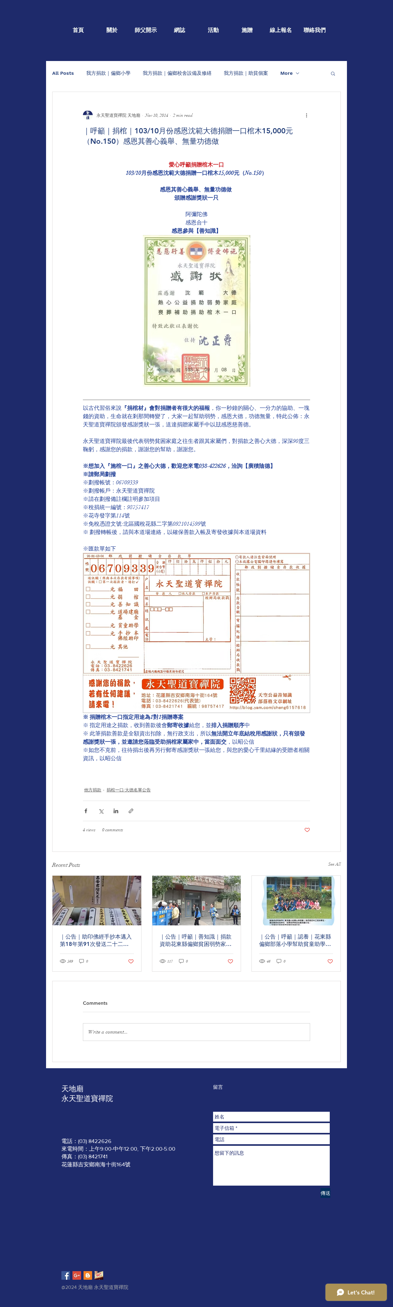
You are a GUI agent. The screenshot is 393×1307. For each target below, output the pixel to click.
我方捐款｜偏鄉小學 (108, 73)
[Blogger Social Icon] (88, 1275)
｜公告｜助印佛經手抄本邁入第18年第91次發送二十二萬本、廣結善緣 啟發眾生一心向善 (96, 940)
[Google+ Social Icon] (76, 1275)
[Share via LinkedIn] (116, 811)
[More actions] (306, 115)
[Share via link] (131, 811)
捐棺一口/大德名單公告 (129, 790)
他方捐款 (92, 790)
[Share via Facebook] (86, 811)
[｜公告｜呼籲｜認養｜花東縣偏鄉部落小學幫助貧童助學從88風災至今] (296, 900)
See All (334, 864)
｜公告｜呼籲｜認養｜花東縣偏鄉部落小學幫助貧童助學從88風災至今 (295, 940)
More (286, 73)
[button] (333, 73)
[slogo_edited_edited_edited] (99, 1275)
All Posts (63, 73)
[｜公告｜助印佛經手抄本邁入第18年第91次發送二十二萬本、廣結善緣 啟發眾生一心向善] (97, 900)
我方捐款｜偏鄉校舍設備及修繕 (177, 73)
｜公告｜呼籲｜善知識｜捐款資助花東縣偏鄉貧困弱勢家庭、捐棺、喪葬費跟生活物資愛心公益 (196, 940)
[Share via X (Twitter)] (101, 811)
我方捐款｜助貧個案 (246, 73)
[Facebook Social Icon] (65, 1275)
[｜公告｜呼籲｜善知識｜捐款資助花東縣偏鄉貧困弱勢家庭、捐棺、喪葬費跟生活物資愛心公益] (196, 900)
